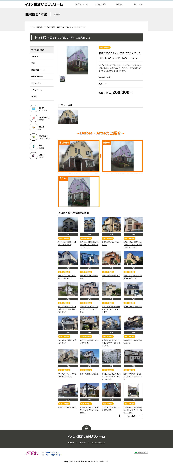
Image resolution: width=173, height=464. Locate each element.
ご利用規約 (82, 442)
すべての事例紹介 (38, 50)
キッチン (34, 56)
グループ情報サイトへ (54, 455)
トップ (32, 27)
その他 (33, 96)
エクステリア (36, 83)
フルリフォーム (37, 90)
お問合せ (119, 4)
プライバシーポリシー (98, 442)
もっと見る (131, 416)
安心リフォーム (82, 4)
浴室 (33, 63)
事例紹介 (40, 27)
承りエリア (138, 4)
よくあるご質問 (100, 4)
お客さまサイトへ (52, 452)
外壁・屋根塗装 (37, 76)
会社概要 (71, 442)
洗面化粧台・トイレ (38, 70)
